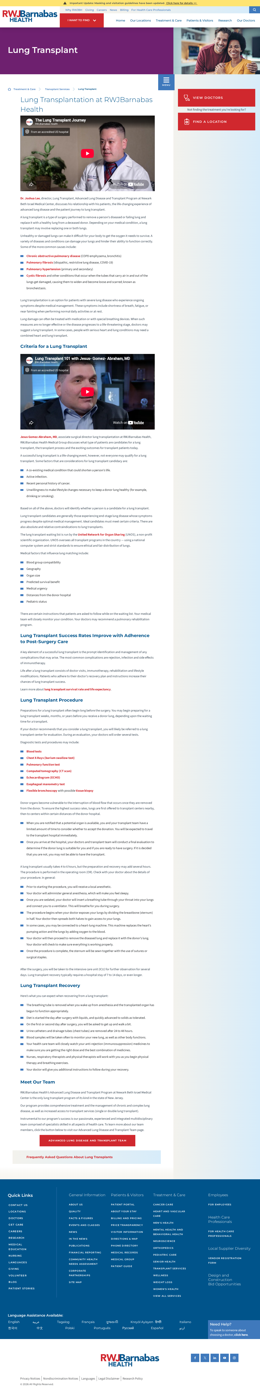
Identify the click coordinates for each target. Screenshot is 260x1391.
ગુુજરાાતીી (112, 1322)
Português (102, 1328)
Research (16, 1237)
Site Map (75, 1282)
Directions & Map (124, 1238)
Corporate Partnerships (79, 1273)
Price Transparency (127, 1225)
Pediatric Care (165, 1254)
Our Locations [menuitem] (140, 20)
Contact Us (18, 1205)
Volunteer (17, 1275)
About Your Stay (124, 1211)
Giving (89, 9)
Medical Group (122, 1259)
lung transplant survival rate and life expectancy (77, 689)
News (113, 9)
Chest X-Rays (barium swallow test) (50, 758)
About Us (76, 1204)
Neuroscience (164, 1241)
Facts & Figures (81, 1218)
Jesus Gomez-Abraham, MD (38, 437)
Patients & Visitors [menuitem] (200, 20)
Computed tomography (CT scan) (49, 771)
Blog (13, 1282)
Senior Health (164, 1261)
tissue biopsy (84, 790)
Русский (128, 1328)
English (14, 1322)
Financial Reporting (85, 1252)
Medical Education (17, 1247)
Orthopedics (163, 1247)
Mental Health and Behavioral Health (168, 1232)
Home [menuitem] (120, 20)
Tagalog (63, 1322)
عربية (36, 1322)
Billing (124, 9)
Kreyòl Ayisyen (142, 1322)
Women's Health (166, 1289)
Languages (18, 1262)
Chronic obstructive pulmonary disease (53, 256)
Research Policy (133, 1378)
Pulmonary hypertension (43, 269)
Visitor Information (127, 1231)
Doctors (16, 1218)
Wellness (160, 1275)
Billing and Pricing (126, 1218)
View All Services (167, 1295)
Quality (75, 1211)
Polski (69, 1328)
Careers (102, 9)
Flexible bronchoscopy (41, 790)
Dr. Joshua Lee (30, 198)
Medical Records (124, 1252)
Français (88, 1322)
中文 (40, 1328)
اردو (182, 1328)
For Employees (220, 1204)
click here (241, 1335)
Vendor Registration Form (225, 1260)
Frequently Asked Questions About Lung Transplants (69, 1157)
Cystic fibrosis (36, 275)
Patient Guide (121, 1266)
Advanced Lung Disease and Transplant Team (87, 1140)
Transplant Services (57, 89)
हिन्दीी (158, 1322)
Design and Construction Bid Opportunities (224, 1279)
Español (157, 1328)
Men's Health (163, 1222)
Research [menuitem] (225, 20)
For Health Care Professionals (151, 9)
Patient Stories (22, 1288)
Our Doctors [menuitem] (246, 20)
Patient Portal (123, 1204)
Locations (17, 1211)
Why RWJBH (73, 9)
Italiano (185, 1322)
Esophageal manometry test (45, 784)
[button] (254, 10)
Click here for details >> (181, 3)
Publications (79, 1245)
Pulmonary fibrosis (39, 262)
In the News (78, 1238)
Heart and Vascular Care (169, 1213)
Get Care (16, 1224)
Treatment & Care (25, 89)
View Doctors (208, 98)
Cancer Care (163, 1204)
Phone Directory (124, 1245)
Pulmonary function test (43, 764)
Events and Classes (84, 1225)
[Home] (30, 17)
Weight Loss (162, 1282)
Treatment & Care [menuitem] (169, 20)
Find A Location (210, 122)
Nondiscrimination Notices (60, 1378)
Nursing (15, 1255)
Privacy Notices (30, 1378)
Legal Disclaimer (109, 1378)
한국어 (12, 1328)
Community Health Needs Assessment (83, 1261)
